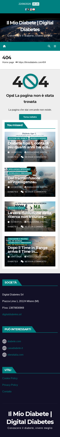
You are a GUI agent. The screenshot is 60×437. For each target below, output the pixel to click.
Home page (8, 62)
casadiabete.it (15, 348)
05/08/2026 (16, 222)
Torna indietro (30, 117)
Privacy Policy (10, 385)
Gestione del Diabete (18, 138)
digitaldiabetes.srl (12, 314)
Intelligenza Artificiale (19, 169)
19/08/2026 (16, 152)
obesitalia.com (15, 354)
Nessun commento (35, 157)
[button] (49, 46)
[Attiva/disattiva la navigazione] (55, 46)
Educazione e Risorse (18, 239)
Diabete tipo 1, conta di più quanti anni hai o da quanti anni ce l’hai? (29, 147)
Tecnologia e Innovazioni (20, 173)
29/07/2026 (16, 257)
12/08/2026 (16, 187)
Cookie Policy (10, 378)
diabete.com (14, 341)
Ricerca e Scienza (38, 138)
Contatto (7, 391)
